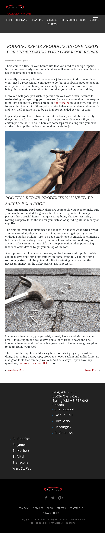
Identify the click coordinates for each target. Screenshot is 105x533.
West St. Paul (22, 468)
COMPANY (21, 20)
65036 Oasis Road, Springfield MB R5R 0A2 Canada (70, 400)
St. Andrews (63, 432)
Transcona (20, 462)
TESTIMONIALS (69, 20)
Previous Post (16, 370)
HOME (9, 20)
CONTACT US (76, 508)
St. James (19, 444)
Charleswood (64, 409)
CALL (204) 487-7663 (19, 13)
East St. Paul (63, 415)
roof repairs (61, 102)
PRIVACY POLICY (51, 513)
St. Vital (18, 456)
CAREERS (52, 24)
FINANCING (37, 20)
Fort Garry (62, 421)
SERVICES (52, 20)
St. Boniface (21, 438)
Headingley (62, 426)
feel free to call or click (33, 363)
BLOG (83, 20)
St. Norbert (20, 450)
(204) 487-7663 (63, 392)
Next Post (91, 370)
